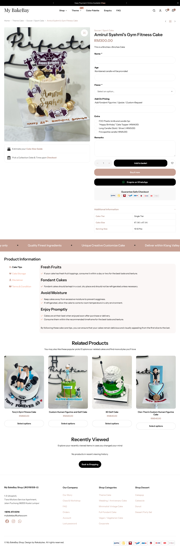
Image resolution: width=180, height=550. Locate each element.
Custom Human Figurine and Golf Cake (68, 412)
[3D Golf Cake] (112, 382)
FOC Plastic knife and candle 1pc (114, 121)
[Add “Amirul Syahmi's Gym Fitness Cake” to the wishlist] (172, 163)
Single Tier (139, 216)
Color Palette (92, 10)
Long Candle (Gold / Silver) (117, 128)
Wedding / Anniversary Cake (113, 500)
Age (96, 67)
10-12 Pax (138, 229)
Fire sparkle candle (113, 132)
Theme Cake (18, 20)
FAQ (118, 10)
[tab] (21, 267)
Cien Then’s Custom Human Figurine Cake (156, 413)
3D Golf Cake (112, 412)
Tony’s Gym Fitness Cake (24, 412)
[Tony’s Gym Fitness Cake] (24, 382)
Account (67, 518)
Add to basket (140, 163)
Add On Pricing (101, 98)
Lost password (70, 523)
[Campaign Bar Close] (178, 3)
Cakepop (139, 495)
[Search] (154, 10)
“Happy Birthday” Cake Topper (119, 124)
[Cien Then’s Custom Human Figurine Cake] (156, 382)
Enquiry (108, 10)
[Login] (160, 10)
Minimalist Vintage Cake (111, 506)
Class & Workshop (71, 500)
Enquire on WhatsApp (137, 182)
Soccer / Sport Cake (35, 20)
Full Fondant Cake (107, 512)
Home (7, 20)
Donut (138, 506)
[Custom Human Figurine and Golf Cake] (68, 382)
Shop (62, 10)
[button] (53, 3)
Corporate (104, 523)
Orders (66, 512)
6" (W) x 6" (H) (141, 222)
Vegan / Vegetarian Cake (111, 518)
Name (98, 53)
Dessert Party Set (143, 512)
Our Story (67, 495)
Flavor (98, 85)
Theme (76, 10)
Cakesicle (139, 500)
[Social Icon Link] (7, 521)
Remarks (99, 137)
